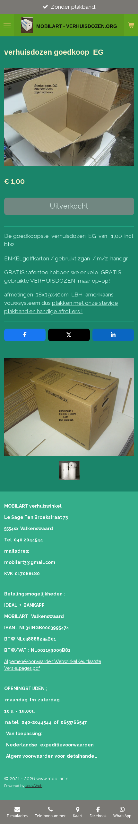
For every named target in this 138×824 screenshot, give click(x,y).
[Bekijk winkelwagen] (131, 25)
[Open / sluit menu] (7, 25)
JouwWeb (33, 785)
